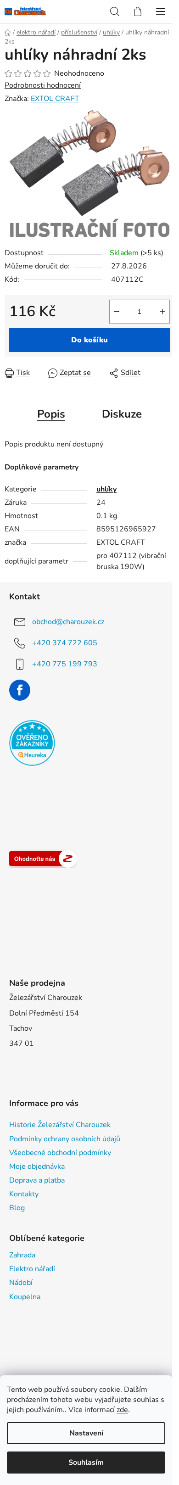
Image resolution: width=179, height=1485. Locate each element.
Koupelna (24, 1297)
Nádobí (21, 1283)
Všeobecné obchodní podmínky (60, 1153)
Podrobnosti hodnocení (43, 85)
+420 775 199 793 (64, 664)
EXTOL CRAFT (55, 99)
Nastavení (86, 1433)
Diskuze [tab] (122, 414)
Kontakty (24, 1194)
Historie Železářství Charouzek (60, 1125)
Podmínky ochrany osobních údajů (64, 1139)
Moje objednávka (37, 1166)
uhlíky (106, 489)
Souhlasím (86, 1462)
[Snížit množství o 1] (116, 311)
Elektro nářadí (32, 1269)
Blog (17, 1208)
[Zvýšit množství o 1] (162, 311)
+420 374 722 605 (64, 642)
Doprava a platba (37, 1180)
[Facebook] (19, 690)
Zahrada (22, 1255)
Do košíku (89, 340)
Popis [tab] (51, 414)
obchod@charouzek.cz (68, 621)
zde (122, 1410)
